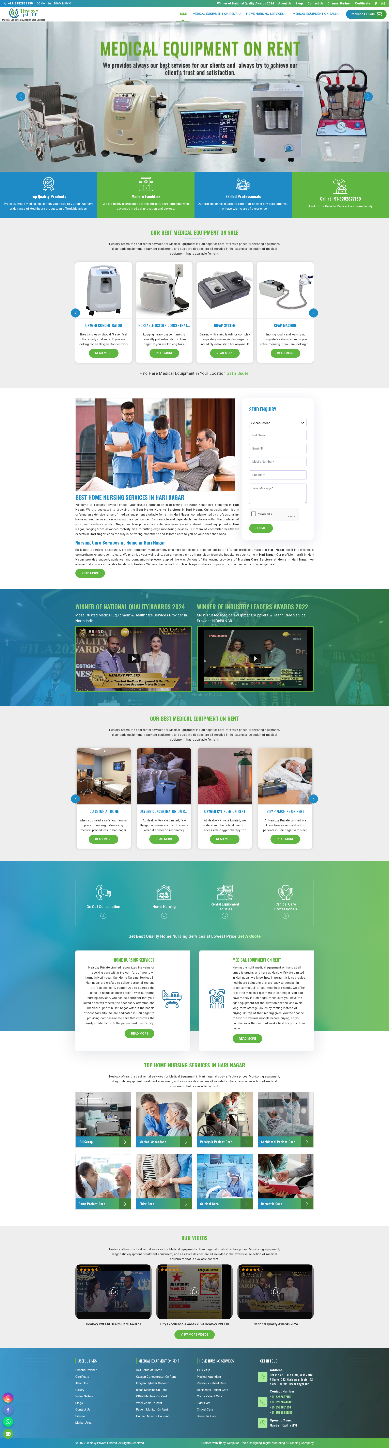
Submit (261, 528)
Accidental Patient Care (212, 1390)
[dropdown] (239, 14)
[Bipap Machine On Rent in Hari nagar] (286, 775)
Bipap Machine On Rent (285, 811)
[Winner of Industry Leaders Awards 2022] (255, 659)
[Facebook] (375, 3)
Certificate (362, 3)
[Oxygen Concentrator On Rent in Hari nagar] (165, 775)
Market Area (83, 1423)
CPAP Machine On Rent (151, 1396)
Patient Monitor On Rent (152, 1409)
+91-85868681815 (281, 1412)
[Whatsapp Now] (8, 1422)
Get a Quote (237, 373)
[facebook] (8, 1410)
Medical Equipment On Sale (315, 14)
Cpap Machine (285, 325)
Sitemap (80, 1416)
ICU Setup (203, 1370)
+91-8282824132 (281, 1402)
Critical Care (205, 1409)
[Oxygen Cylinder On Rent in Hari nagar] (225, 775)
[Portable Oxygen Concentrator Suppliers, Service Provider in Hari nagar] (165, 289)
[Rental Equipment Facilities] (225, 916)
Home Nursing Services (265, 14)
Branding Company (301, 1443)
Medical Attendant (209, 1377)
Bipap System (225, 325)
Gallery (79, 1390)
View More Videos (194, 1334)
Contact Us (315, 3)
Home (183, 14)
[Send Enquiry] (8, 1434)
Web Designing (252, 1443)
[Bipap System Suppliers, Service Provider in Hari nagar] (225, 289)
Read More (103, 353)
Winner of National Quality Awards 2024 (245, 3)
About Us (284, 3)
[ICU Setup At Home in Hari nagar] (104, 775)
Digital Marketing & (275, 1443)
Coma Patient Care (209, 1396)
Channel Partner (339, 3)
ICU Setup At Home (104, 811)
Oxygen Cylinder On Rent (224, 811)
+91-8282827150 (20, 3)
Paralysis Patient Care (211, 1383)
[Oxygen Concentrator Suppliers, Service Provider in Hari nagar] (104, 289)
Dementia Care (207, 1416)
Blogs (299, 3)
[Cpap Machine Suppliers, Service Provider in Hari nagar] (286, 289)
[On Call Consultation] (103, 916)
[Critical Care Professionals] (286, 916)
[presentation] (75, 312)
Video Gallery (84, 1396)
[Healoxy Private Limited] (23, 14)
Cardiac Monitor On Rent (152, 1416)
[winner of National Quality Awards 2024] (133, 659)
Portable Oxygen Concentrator (164, 325)
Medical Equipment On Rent (215, 14)
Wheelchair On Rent (149, 1403)
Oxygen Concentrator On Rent (164, 811)
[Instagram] (383, 3)
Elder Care (204, 1403)
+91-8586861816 (280, 1407)
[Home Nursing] (164, 916)
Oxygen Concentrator (103, 325)
